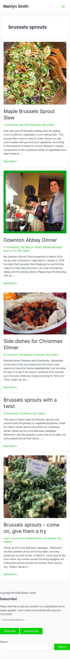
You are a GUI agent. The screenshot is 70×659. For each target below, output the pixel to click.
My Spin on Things (31, 247)
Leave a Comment (14, 538)
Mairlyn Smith (16, 6)
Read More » (10, 161)
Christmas (39, 354)
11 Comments (11, 247)
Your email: (6, 614)
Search (4, 641)
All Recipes (26, 354)
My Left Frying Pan (30, 124)
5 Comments (11, 413)
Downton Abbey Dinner (30, 240)
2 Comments (11, 124)
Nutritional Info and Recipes (41, 538)
